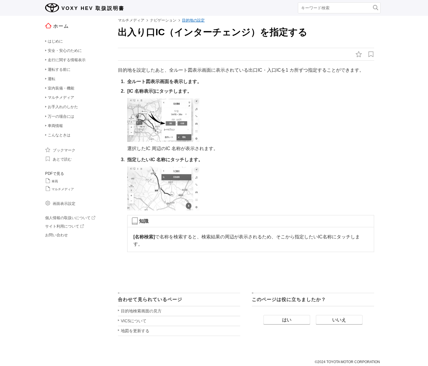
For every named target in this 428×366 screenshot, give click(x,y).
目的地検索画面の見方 (141, 311)
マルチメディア (63, 189)
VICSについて (133, 321)
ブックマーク (64, 150)
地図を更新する (135, 330)
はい (286, 319)
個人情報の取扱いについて (68, 218)
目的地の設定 (193, 20)
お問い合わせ (56, 235)
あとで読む (62, 159)
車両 (55, 181)
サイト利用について (62, 226)
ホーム (61, 26)
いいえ (339, 319)
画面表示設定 (64, 203)
